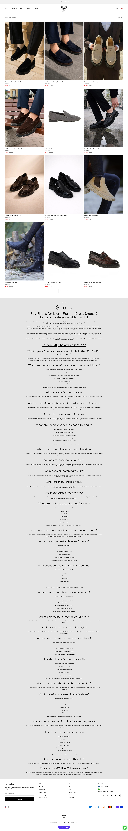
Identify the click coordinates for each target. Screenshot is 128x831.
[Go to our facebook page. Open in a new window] (99, 795)
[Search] (113, 8)
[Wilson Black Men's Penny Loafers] (64, 251)
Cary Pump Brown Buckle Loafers (13, 215)
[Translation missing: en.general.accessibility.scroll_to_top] (76, 822)
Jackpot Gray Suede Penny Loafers (53, 148)
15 (67, 290)
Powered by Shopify (69, 822)
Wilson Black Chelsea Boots (11, 282)
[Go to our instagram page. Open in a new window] (103, 795)
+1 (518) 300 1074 (104, 789)
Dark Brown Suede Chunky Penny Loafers (15, 148)
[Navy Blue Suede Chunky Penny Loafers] (64, 51)
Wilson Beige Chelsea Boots (91, 215)
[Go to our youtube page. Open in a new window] (115, 795)
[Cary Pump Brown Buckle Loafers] (24, 184)
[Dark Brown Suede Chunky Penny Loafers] (24, 118)
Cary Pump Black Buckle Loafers (92, 148)
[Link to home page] (64, 816)
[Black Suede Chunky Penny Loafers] (24, 51)
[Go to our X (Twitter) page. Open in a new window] (107, 795)
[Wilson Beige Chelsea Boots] (103, 184)
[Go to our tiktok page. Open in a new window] (111, 795)
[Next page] (71, 291)
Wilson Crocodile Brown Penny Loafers (93, 282)
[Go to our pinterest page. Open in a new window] (119, 795)
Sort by (6, 17)
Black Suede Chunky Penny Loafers (13, 81)
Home (61, 302)
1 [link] (60, 290)
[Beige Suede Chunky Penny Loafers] (103, 51)
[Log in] (116, 8)
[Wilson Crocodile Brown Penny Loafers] (103, 251)
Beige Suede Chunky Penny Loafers (93, 81)
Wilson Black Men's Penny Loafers (53, 282)
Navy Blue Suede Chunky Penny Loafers (54, 81)
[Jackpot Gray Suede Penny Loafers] (64, 118)
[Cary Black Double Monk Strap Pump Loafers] (64, 184)
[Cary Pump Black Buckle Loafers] (103, 118)
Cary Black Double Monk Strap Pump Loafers (56, 215)
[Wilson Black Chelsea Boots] (24, 251)
